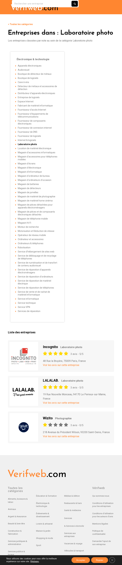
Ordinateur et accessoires (31, 239)
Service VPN (24, 307)
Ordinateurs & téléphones (30, 243)
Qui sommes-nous (100, 496)
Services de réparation (29, 311)
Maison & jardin (43, 531)
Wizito (57, 418)
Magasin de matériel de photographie (36, 196)
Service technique (27, 303)
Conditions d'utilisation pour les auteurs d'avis (102, 515)
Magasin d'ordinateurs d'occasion (34, 180)
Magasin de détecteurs (29, 188)
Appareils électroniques (29, 65)
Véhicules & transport (74, 550)
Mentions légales (100, 524)
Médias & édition (72, 496)
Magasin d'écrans (26, 163)
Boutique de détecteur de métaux (34, 74)
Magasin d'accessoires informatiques (36, 152)
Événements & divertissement (43, 515)
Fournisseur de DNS (27, 132)
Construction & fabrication (15, 532)
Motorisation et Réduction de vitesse (36, 231)
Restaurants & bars (73, 503)
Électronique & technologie (42, 505)
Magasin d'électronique (29, 167)
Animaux (12, 509)
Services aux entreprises (70, 535)
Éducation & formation (46, 496)
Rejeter (99, 560)
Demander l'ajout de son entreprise (101, 543)
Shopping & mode (44, 538)
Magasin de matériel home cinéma (35, 200)
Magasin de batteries (28, 184)
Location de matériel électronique (34, 148)
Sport (38, 545)
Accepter (80, 560)
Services (68, 518)
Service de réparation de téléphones (36, 287)
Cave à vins (23, 82)
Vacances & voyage (73, 543)
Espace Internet (26, 101)
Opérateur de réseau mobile (32, 235)
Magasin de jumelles (28, 192)
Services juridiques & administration (17, 543)
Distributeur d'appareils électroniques (36, 93)
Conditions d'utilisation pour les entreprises (102, 505)
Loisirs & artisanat (44, 524)
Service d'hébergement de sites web (36, 251)
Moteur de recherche (28, 227)
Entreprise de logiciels (29, 97)
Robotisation (24, 247)
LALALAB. (63, 380)
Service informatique (28, 299)
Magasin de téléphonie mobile (33, 218)
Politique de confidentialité (98, 532)
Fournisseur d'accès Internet (32, 109)
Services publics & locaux (16, 553)
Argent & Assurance (17, 516)
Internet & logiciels (27, 140)
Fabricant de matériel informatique (35, 105)
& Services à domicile (74, 526)
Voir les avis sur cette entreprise (61, 365)
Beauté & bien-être (16, 523)
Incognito (62, 347)
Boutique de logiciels (28, 78)
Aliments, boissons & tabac (18, 500)
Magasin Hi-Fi (24, 223)
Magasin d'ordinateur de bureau (34, 176)
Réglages (34, 561)
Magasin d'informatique (30, 172)
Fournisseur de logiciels (29, 136)
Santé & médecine (72, 510)
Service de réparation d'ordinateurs (35, 276)
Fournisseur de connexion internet (35, 128)
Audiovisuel (23, 70)
